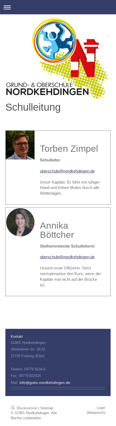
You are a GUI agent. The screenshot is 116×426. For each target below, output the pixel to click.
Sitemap (46, 408)
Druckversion (27, 408)
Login (101, 408)
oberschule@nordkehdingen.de (67, 171)
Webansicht (96, 413)
